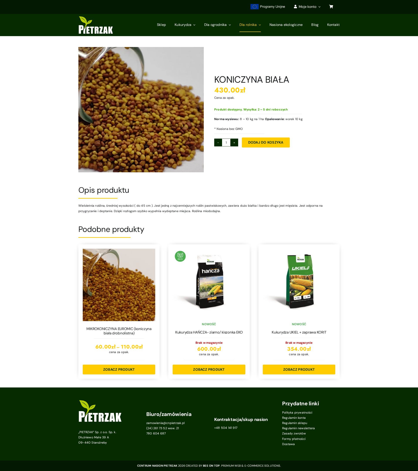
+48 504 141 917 (225, 428)
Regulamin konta (294, 418)
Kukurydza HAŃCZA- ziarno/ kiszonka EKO (209, 332)
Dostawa (288, 444)
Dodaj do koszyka (265, 142)
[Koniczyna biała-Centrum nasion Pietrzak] (141, 109)
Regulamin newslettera (298, 428)
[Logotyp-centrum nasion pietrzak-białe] (95, 18)
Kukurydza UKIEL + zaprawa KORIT (299, 332)
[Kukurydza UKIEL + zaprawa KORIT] (299, 251)
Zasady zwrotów (294, 433)
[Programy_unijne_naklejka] (268, 5)
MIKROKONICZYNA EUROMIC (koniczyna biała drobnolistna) (119, 330)
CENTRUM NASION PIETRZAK (157, 466)
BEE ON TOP (211, 466)
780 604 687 (156, 433)
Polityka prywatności (297, 412)
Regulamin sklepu (294, 423)
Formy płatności (293, 439)
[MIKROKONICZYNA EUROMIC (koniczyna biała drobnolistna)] (119, 251)
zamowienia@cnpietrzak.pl (165, 423)
